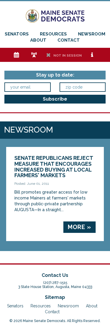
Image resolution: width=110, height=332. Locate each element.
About (38, 40)
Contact (68, 40)
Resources (53, 34)
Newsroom (91, 34)
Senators (17, 34)
